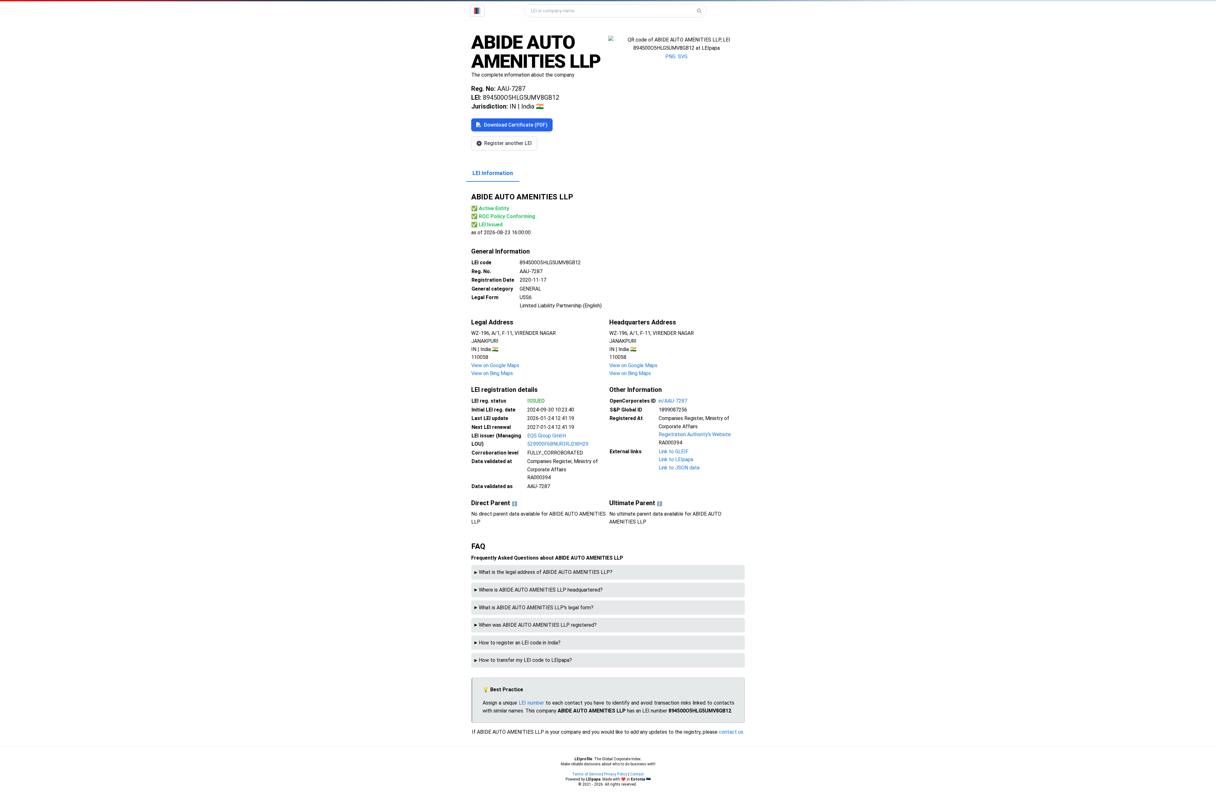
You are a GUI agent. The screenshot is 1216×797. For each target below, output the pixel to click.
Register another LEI (508, 143)
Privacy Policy (615, 774)
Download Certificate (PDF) (516, 125)
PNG (670, 56)
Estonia (638, 779)
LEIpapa (593, 779)
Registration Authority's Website (695, 434)
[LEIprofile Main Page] (477, 11)
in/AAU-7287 (673, 401)
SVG (682, 56)
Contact (637, 774)
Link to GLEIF (673, 452)
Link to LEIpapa (676, 459)
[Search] (699, 11)
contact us (731, 732)
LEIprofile (583, 759)
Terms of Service (586, 774)
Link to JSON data (679, 468)
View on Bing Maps (492, 373)
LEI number (531, 703)
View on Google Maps (495, 365)
